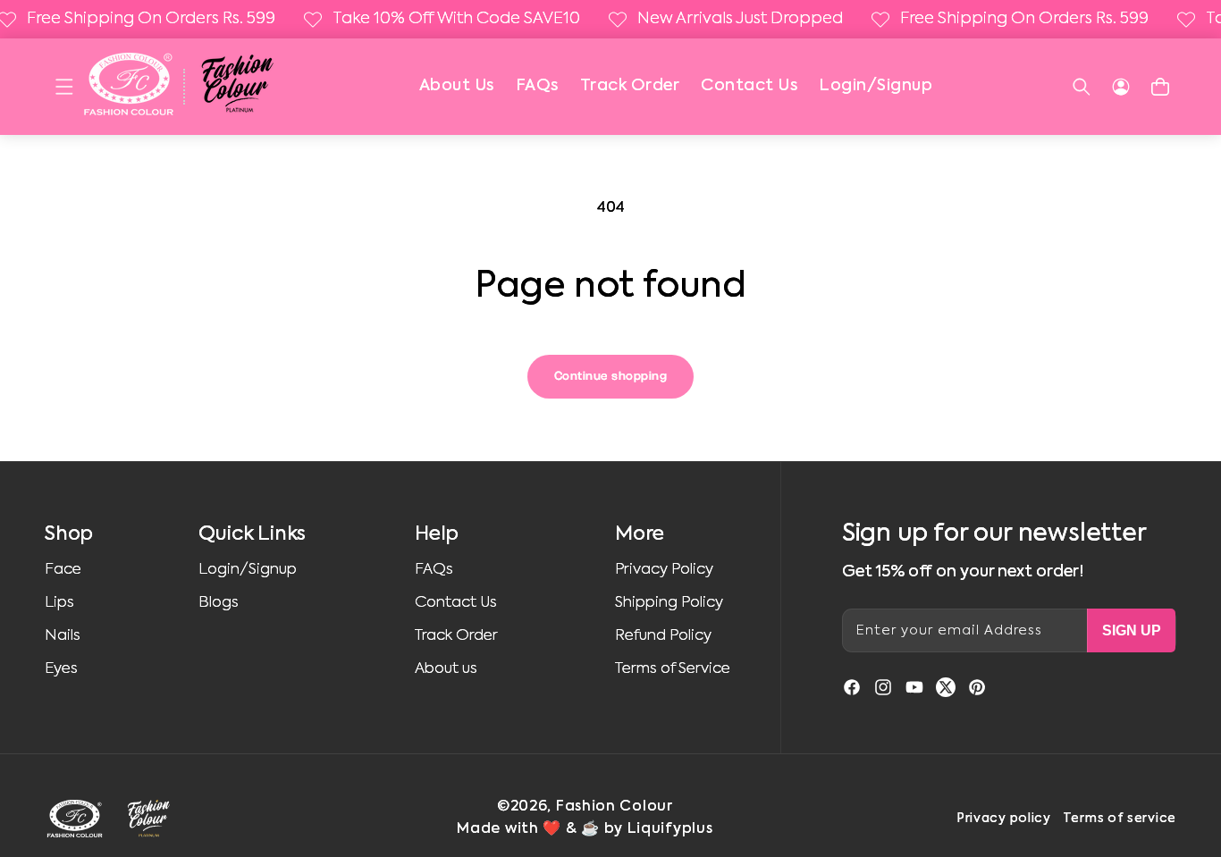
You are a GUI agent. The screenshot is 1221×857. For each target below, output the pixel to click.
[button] (64, 86)
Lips (59, 602)
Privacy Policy (664, 569)
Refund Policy (663, 635)
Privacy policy (1003, 818)
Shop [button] (69, 534)
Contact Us (749, 86)
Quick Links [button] (252, 534)
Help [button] (437, 534)
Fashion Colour (614, 807)
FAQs (537, 86)
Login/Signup (875, 86)
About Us (456, 86)
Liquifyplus (670, 829)
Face (63, 569)
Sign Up (1131, 630)
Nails (62, 635)
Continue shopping (611, 376)
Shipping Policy (669, 602)
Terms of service (1119, 818)
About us (446, 668)
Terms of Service (672, 668)
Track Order (630, 86)
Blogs (218, 602)
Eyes (61, 668)
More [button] (639, 534)
